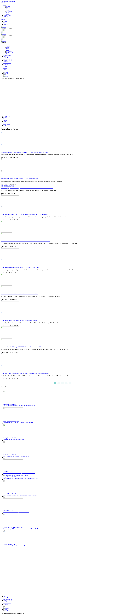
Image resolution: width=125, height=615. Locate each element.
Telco (7, 53)
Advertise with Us (7, 59)
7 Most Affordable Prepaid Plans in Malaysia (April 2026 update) (18, 422)
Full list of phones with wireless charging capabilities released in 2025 (19, 405)
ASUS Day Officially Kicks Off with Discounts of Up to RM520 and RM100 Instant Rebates (27, 373)
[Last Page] (70, 383)
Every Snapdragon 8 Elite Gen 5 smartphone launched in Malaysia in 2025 (20, 528)
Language (3, 19)
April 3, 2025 (13, 544)
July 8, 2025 (13, 404)
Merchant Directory (7, 60)
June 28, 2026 (13, 438)
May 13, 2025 (10, 510)
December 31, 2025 (18, 527)
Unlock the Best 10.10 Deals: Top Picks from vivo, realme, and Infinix (22, 294)
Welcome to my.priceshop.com (8, 1)
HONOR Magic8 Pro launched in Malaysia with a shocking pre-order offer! (20, 478)
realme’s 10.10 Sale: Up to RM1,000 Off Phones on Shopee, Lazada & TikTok (24, 347)
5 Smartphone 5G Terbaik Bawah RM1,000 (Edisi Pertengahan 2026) (19, 473)
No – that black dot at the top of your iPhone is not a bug (16, 512)
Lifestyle (8, 47)
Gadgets (8, 46)
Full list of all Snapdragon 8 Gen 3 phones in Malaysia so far (17, 545)
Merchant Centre (7, 55)
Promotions (3, 152)
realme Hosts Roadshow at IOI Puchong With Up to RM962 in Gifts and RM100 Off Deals (27, 214)
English (5, 21)
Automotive (9, 51)
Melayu (5, 22)
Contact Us (6, 57)
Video (7, 50)
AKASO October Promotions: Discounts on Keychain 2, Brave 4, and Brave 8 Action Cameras (28, 241)
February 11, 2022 (11, 493)
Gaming (8, 48)
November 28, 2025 (11, 477)
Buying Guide (9, 52)
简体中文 (5, 24)
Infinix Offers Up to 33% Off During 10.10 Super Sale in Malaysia (21, 320)
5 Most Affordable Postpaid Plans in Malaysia (13, 439)
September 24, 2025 (14, 421)
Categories (3, 2)
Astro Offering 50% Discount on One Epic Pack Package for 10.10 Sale (22, 267)
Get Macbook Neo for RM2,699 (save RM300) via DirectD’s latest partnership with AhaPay (27, 152)
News (4, 44)
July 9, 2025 (13, 454)
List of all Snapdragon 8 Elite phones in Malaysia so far (16, 456)
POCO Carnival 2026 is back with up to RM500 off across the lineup (22, 178)
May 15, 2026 (9, 471)
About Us (5, 56)
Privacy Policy (6, 64)
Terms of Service (7, 63)
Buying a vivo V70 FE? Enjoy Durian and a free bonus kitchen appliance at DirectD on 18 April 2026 (29, 188)
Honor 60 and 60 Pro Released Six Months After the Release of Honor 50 (20, 495)
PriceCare (5, 61)
